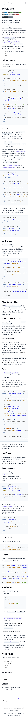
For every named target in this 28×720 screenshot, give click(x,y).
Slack (5, 679)
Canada (6, 665)
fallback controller (16, 623)
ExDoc (11, 713)
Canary (6, 667)
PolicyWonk (7, 663)
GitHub (6, 56)
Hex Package (7, 708)
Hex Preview (14, 708)
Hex (5, 53)
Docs (5, 51)
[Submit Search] (6, 3)
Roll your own (8, 661)
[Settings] (25, 3)
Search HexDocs (14, 710)
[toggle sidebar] (2, 2)
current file (20, 708)
